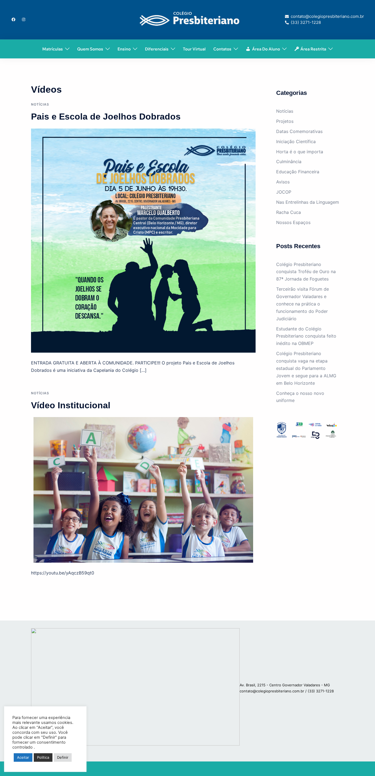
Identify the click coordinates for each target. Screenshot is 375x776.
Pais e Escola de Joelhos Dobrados (106, 116)
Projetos (284, 121)
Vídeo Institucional (70, 405)
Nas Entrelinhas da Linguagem (307, 202)
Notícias (40, 104)
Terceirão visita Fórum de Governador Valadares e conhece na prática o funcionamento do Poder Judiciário (302, 303)
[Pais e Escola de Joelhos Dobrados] (143, 240)
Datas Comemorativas (299, 131)
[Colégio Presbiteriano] (187, 19)
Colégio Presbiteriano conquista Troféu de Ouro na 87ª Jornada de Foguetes (306, 272)
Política (43, 757)
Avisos (283, 182)
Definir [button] (62, 757)
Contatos (222, 49)
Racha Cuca (288, 212)
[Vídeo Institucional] (143, 489)
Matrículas (52, 49)
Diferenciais (157, 49)
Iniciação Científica (296, 141)
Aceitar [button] (23, 757)
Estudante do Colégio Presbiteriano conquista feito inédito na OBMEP (306, 336)
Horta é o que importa (299, 151)
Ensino (124, 49)
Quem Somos (90, 49)
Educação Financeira (297, 171)
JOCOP (283, 192)
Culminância (288, 161)
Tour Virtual (194, 49)
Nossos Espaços (293, 222)
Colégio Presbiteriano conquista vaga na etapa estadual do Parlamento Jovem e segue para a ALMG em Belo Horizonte (306, 368)
